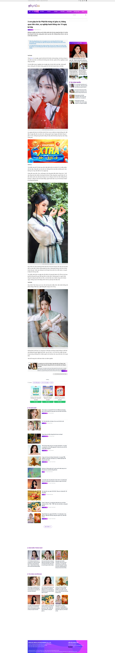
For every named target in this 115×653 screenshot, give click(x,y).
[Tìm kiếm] (85, 14)
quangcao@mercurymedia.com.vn (77, 645)
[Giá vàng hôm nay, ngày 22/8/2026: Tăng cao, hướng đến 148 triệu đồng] (34, 495)
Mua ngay (36, 401)
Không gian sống (45, 436)
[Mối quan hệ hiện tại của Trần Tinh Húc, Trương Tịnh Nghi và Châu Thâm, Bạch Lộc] (83, 66)
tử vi (31, 58)
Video (83, 11)
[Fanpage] (79, 0)
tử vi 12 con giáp (45, 382)
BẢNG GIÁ (70, 646)
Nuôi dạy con (76, 11)
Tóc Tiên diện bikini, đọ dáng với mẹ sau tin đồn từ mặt (53, 421)
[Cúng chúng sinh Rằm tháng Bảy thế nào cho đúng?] (34, 438)
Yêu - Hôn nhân (35, 11)
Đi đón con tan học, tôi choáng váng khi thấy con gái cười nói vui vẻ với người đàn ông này (73, 72)
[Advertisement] (63, 6)
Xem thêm (65, 370)
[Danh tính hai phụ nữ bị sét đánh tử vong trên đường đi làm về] (83, 78)
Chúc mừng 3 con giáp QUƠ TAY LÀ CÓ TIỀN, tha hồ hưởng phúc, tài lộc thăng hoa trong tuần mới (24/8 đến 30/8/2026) (54, 410)
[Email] (86, 0)
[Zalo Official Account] (81, 0)
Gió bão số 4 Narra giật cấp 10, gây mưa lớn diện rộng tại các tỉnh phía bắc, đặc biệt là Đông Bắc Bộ (54, 469)
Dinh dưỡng (69, 11)
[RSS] (84, 0)
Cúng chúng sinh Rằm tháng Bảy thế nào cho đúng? (52, 434)
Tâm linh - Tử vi (30, 29)
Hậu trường (44, 423)
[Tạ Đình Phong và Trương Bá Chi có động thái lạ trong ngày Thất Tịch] (73, 78)
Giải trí (48, 11)
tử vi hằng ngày (37, 382)
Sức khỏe (62, 11)
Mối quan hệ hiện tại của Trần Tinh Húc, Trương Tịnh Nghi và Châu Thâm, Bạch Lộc (83, 72)
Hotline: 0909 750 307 (44, 0)
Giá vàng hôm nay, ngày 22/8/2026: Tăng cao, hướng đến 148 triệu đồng (54, 492)
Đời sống (42, 11)
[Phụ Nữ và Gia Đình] (34, 5)
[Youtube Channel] (83, 0)
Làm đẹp (55, 11)
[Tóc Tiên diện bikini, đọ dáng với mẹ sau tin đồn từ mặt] (34, 425)
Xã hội (43, 471)
